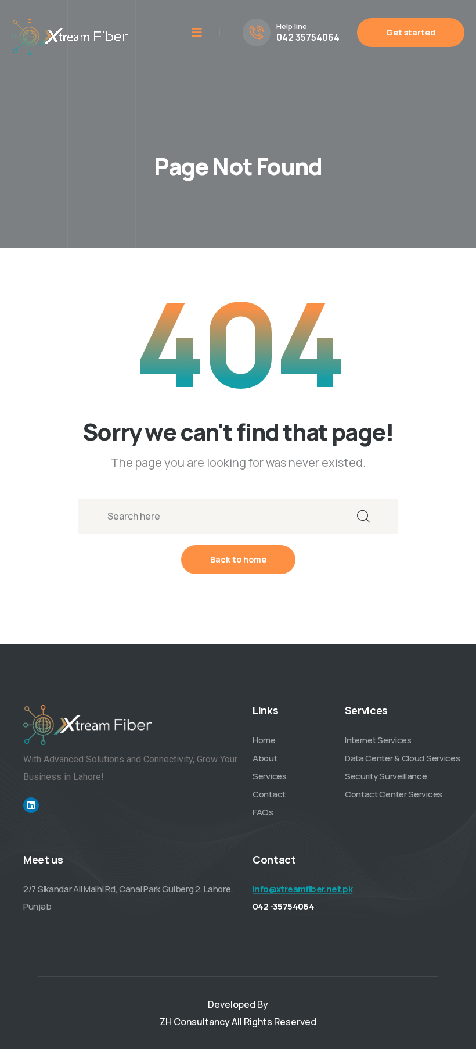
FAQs (263, 812)
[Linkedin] (31, 805)
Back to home (238, 559)
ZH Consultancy (195, 1021)
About (265, 758)
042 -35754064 (283, 906)
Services (270, 776)
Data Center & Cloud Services (402, 758)
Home (264, 740)
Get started (410, 32)
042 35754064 (308, 37)
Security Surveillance (386, 776)
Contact (269, 794)
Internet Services (378, 740)
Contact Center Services (393, 794)
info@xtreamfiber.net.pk (302, 889)
